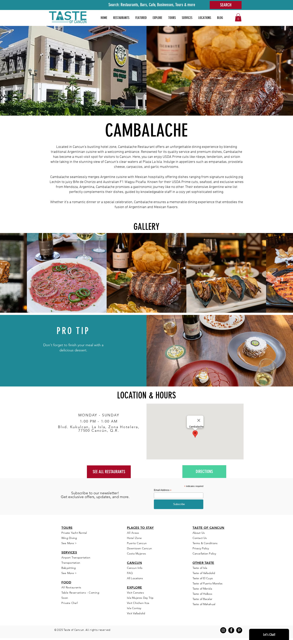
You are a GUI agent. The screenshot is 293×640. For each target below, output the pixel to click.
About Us (199, 533)
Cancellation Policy (204, 553)
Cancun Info (134, 568)
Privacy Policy (201, 548)
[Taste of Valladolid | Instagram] (223, 630)
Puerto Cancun (137, 543)
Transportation (70, 562)
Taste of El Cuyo (203, 578)
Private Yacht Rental (74, 533)
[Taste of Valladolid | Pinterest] (239, 630)
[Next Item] (286, 273)
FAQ (130, 573)
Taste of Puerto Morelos (208, 583)
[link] (238, 17)
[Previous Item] (7, 273)
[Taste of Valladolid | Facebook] (231, 630)
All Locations (135, 578)
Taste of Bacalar (202, 599)
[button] (141, 18)
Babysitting (68, 568)
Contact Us (200, 538)
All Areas (133, 533)
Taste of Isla (200, 568)
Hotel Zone (134, 538)
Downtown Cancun (139, 548)
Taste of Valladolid (204, 573)
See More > (69, 573)
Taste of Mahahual (204, 604)
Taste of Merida (202, 588)
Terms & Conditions (205, 543)
